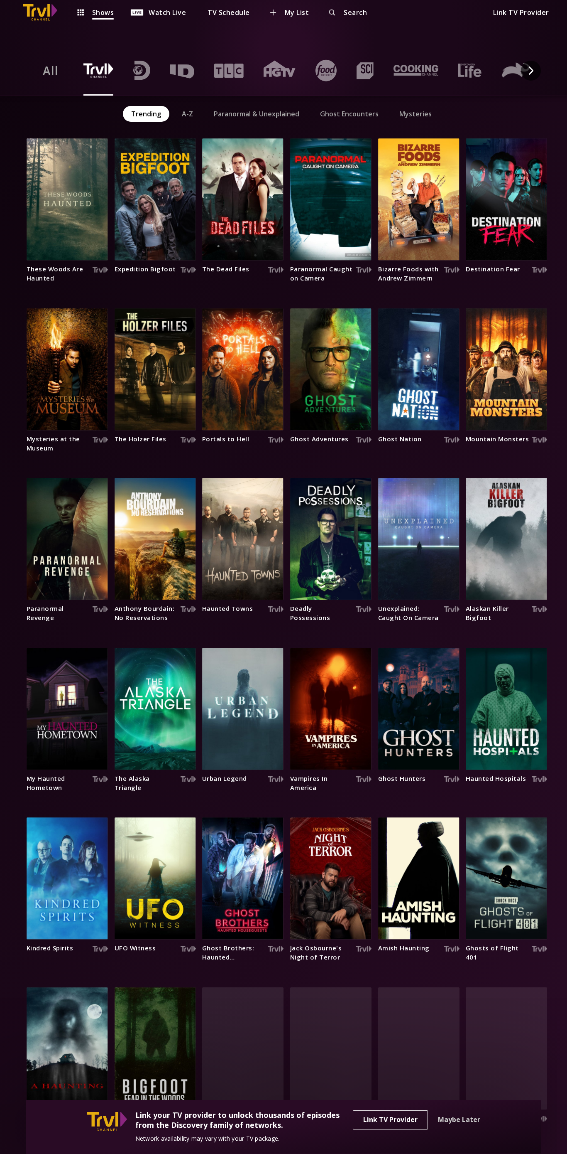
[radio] (51, 71)
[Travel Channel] (44, 12)
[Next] (531, 71)
